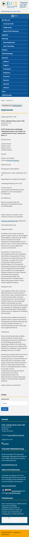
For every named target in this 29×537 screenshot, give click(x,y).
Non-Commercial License (12, 493)
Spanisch (6, 84)
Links (3, 91)
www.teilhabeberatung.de (9, 465)
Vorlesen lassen (17, 105)
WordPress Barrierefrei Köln (9, 221)
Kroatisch (6, 76)
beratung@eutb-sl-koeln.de (16, 435)
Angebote (5, 35)
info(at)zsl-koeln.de (13, 160)
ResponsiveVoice (17, 491)
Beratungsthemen (9, 42)
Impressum (16, 532)
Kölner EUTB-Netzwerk (9, 486)
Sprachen (5, 58)
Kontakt (4, 50)
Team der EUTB (8, 24)
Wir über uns (6, 20)
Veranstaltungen (7, 53)
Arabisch (6, 61)
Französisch (7, 69)
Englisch (6, 65)
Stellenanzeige (7, 95)
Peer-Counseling (8, 46)
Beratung (5, 39)
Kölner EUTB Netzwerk (11, 31)
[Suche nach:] (14, 403)
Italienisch (6, 73)
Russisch (6, 80)
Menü (16, 16)
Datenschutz (5, 534)
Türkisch (6, 88)
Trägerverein (7, 27)
